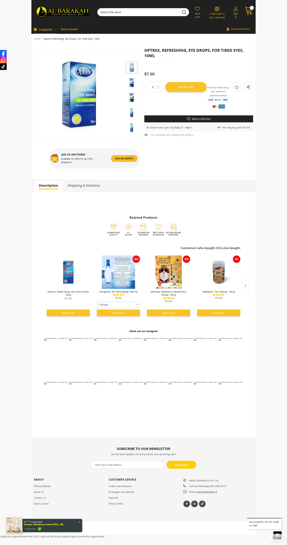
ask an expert (124, 158)
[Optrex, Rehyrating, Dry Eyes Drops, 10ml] (68, 272)
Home (37, 38)
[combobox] (118, 305)
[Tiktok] (202, 504)
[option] (79, 94)
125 (152, 134)
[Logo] (63, 12)
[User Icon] (235, 8)
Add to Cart (68, 312)
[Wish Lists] (236, 87)
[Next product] (245, 285)
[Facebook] (186, 504)
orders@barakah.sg (206, 491)
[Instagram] (194, 504)
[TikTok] (3, 66)
